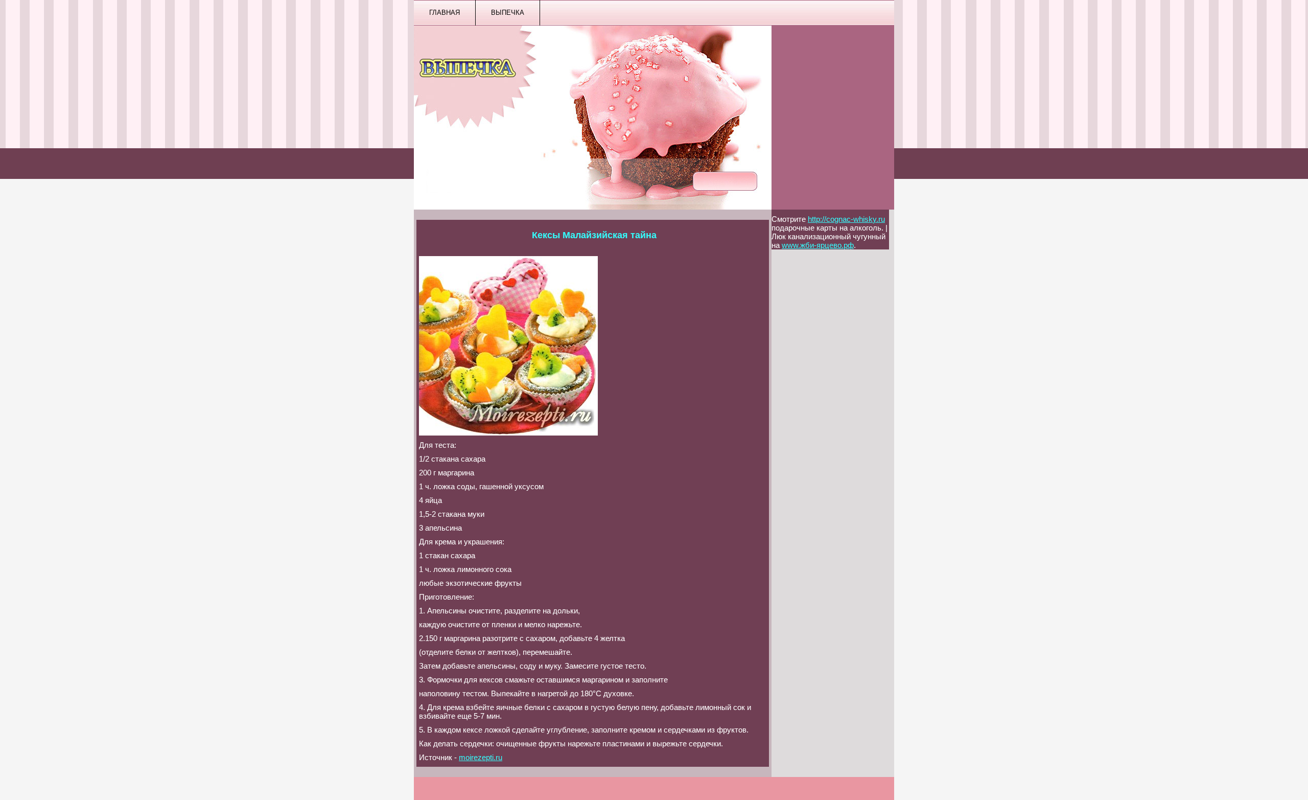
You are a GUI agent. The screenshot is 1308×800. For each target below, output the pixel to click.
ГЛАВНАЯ (444, 12)
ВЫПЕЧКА (507, 12)
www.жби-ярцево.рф (818, 245)
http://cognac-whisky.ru (846, 219)
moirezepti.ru (480, 757)
